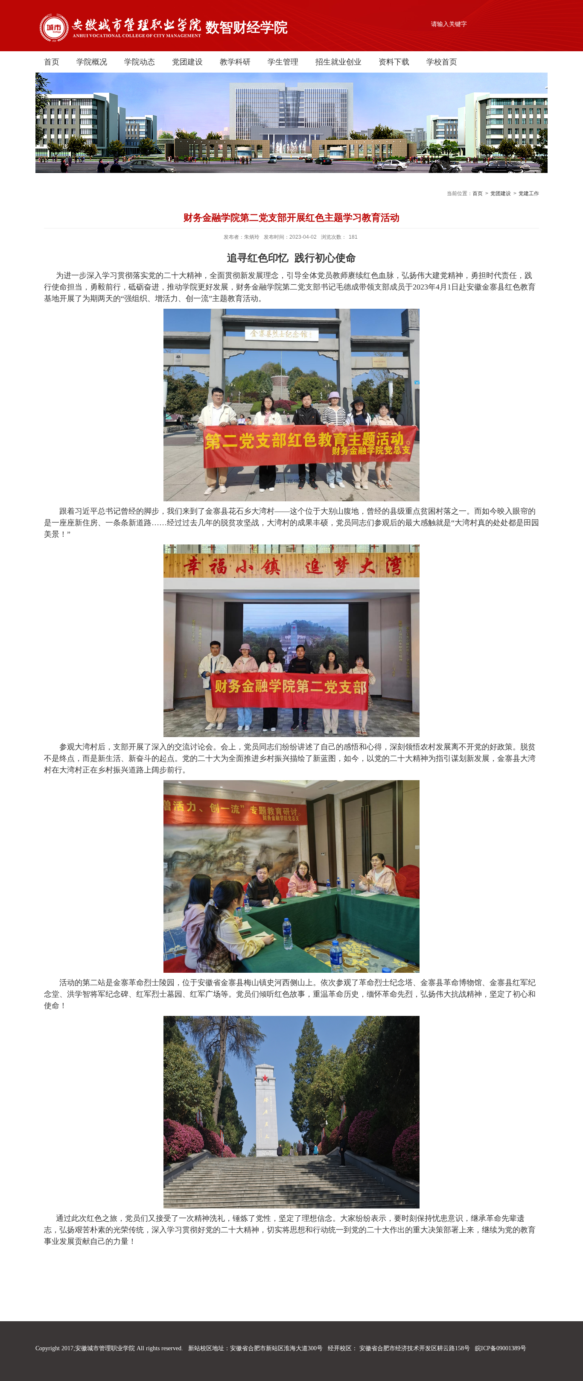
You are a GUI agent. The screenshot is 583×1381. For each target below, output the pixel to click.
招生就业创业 (338, 62)
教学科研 (235, 62)
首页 (51, 62)
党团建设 (187, 62)
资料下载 (394, 62)
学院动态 (139, 62)
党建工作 (529, 193)
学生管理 (283, 62)
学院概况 (91, 62)
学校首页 (441, 62)
